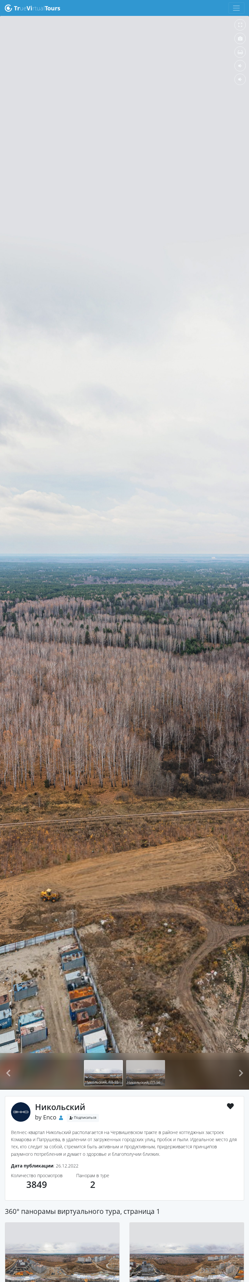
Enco (49, 1117)
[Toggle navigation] (236, 8)
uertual (37, 8)
